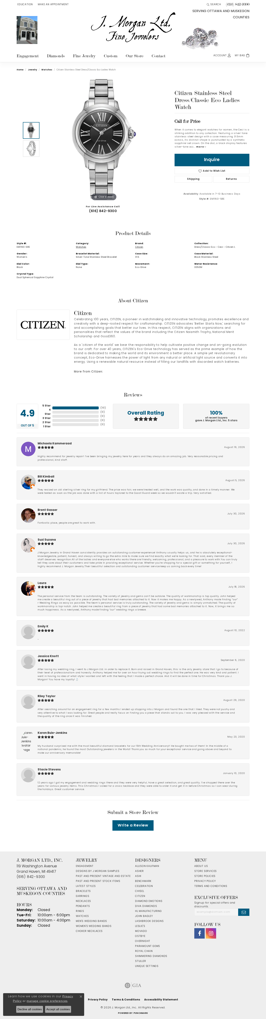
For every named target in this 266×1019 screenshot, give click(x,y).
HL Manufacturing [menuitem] (148, 911)
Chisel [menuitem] (139, 891)
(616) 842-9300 (103, 211)
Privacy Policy (205, 881)
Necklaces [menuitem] (83, 901)
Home (20, 70)
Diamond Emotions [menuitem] (149, 901)
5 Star (46, 406)
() (103, 408)
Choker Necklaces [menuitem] (89, 931)
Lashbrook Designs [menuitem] (149, 921)
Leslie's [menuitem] (140, 926)
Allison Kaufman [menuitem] (147, 866)
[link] (53, 4)
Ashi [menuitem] (138, 876)
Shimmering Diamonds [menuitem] (151, 956)
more (200, 147)
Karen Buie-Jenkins (52, 733)
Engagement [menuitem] (85, 866)
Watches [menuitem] (82, 916)
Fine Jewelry (84, 56)
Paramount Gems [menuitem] (147, 946)
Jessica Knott (48, 656)
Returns (231, 179)
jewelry (32, 70)
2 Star (46, 422)
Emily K (43, 626)
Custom (110, 56)
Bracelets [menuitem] (83, 891)
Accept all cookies (58, 1009)
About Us (201, 866)
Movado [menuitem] (141, 931)
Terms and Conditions (210, 886)
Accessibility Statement (161, 1000)
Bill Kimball (46, 476)
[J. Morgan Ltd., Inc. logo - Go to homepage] (133, 27)
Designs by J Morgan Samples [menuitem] (97, 871)
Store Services (205, 871)
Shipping (193, 179)
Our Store (134, 56)
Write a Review (133, 826)
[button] (25, 4)
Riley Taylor (46, 696)
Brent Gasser (47, 510)
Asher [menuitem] (139, 871)
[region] (104, 139)
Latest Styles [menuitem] (86, 886)
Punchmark (141, 1013)
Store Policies (205, 876)
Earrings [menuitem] (82, 896)
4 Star (48, 412)
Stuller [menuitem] (140, 961)
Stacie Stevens (49, 769)
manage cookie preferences (47, 1001)
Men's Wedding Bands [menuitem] (91, 921)
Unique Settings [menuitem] (147, 966)
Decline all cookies (29, 1009)
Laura (42, 583)
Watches (46, 70)
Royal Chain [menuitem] (144, 951)
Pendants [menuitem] (83, 906)
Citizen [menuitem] (140, 896)
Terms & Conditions (126, 1000)
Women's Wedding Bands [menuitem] (94, 926)
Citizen (139, 247)
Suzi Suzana (47, 540)
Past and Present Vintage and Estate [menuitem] (103, 876)
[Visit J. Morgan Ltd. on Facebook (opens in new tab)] (199, 933)
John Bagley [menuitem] (144, 916)
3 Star (46, 418)
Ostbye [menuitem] (140, 936)
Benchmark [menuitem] (143, 881)
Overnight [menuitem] (142, 941)
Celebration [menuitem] (144, 886)
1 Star (47, 426)
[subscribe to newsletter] (243, 912)
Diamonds (56, 56)
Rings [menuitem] (80, 911)
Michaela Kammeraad (55, 443)
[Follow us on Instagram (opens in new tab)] (211, 933)
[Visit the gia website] (133, 985)
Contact (158, 56)
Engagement (28, 56)
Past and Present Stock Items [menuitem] (98, 881)
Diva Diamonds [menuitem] (146, 906)
